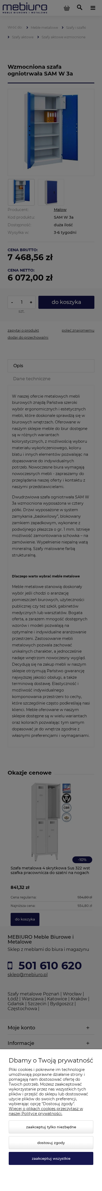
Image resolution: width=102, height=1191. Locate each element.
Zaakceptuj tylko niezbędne (51, 1127)
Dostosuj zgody (51, 1142)
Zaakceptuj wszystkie (51, 1158)
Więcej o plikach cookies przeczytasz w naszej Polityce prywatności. (46, 1111)
